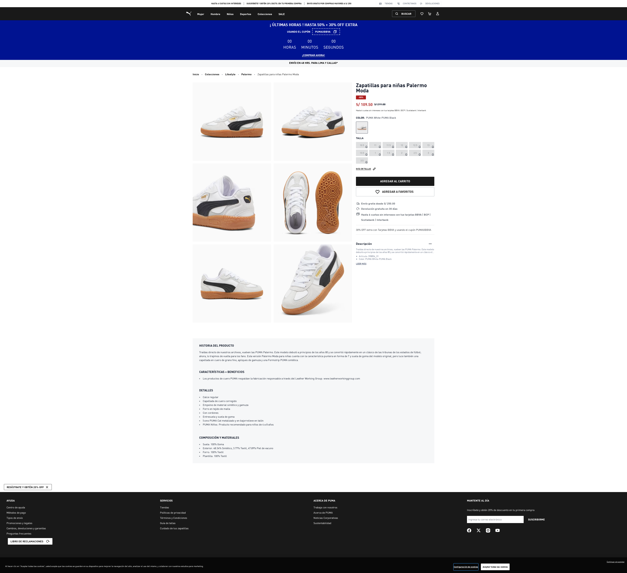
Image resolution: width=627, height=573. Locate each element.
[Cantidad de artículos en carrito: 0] (429, 13)
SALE (282, 14)
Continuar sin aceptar (616, 562)
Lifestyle (230, 74)
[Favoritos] (422, 13)
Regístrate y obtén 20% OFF (25, 487)
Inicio (196, 74)
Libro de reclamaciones (26, 541)
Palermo (246, 74)
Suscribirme (536, 519)
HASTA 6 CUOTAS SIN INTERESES (226, 3)
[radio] (362, 127)
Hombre (215, 14)
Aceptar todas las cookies (495, 566)
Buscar (406, 13)
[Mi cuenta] (437, 13)
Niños (230, 14)
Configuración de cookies (466, 566)
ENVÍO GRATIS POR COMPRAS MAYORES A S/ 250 (329, 3)
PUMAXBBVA (322, 31)
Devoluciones (432, 3)
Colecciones (265, 14)
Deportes (245, 14)
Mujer (200, 14)
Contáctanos (409, 3)
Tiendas (389, 3)
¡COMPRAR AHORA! (313, 55)
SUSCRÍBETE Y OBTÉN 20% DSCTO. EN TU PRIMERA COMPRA (274, 3)
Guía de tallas (363, 169)
